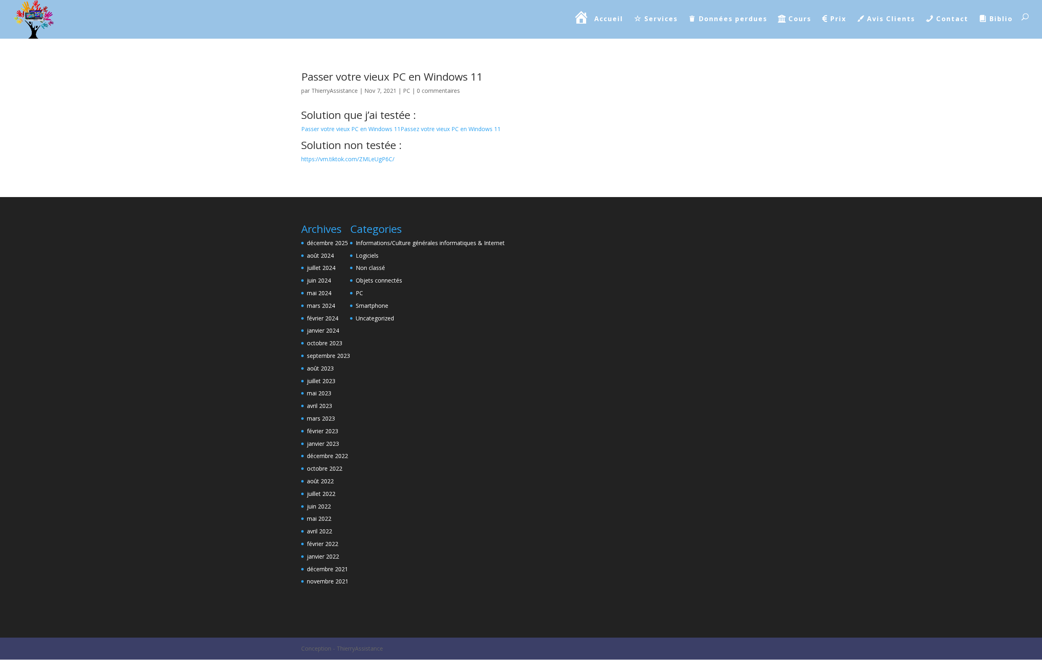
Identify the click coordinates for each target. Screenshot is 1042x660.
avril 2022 (319, 531)
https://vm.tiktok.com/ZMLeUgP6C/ (347, 159)
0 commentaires (438, 90)
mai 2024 (319, 293)
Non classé (370, 268)
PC (406, 90)
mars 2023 (321, 418)
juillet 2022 (321, 494)
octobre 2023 (324, 343)
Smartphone (372, 305)
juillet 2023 (321, 381)
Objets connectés (379, 280)
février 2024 (322, 318)
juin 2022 (319, 506)
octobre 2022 (324, 468)
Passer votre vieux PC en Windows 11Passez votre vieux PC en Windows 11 (401, 129)
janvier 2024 (323, 330)
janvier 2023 (323, 443)
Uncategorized (375, 318)
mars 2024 (321, 305)
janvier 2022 (323, 556)
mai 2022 (319, 518)
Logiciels (367, 255)
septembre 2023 (328, 356)
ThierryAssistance (334, 90)
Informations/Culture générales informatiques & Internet (430, 243)
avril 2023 (319, 406)
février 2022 (322, 544)
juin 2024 (319, 280)
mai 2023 (319, 393)
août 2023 (320, 368)
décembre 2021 (327, 569)
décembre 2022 (327, 456)
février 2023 (322, 431)
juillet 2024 (321, 268)
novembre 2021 (327, 581)
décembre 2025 (327, 243)
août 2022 (320, 481)
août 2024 (320, 255)
